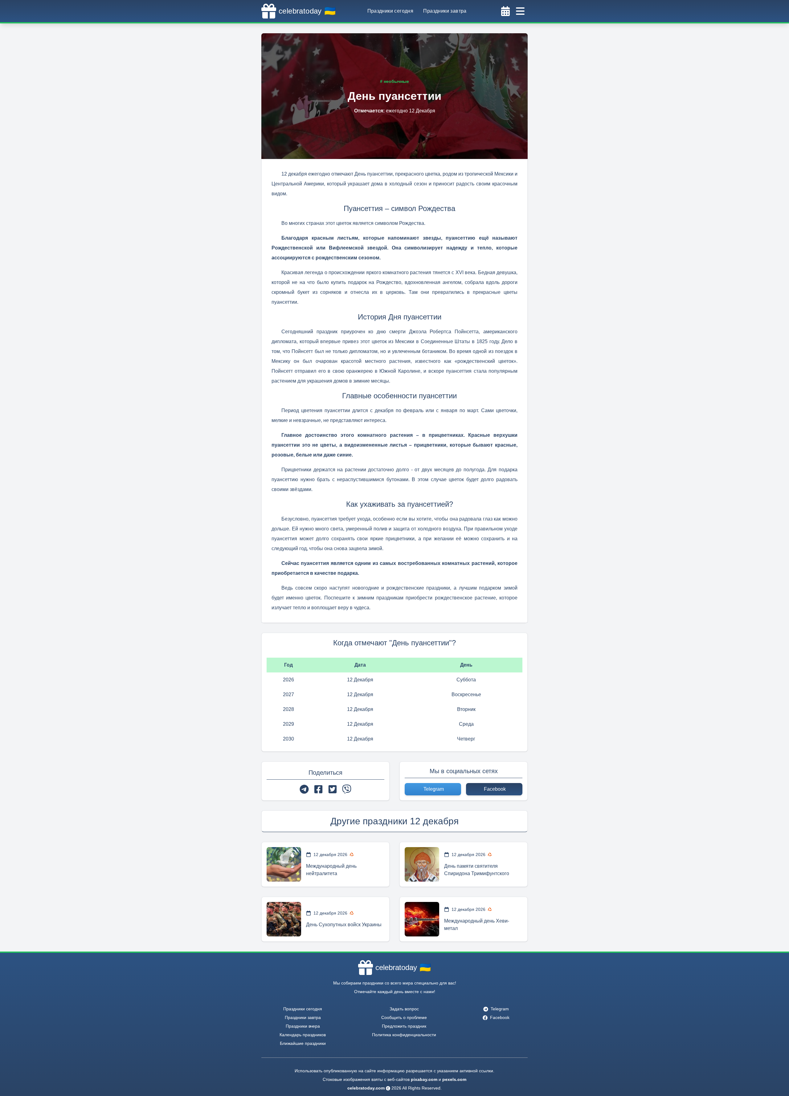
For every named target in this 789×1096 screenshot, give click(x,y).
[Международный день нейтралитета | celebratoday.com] (284, 864)
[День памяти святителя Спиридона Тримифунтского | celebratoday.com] (422, 864)
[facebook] (318, 789)
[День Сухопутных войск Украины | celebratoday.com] (284, 919)
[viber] (346, 789)
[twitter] (332, 789)
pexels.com (454, 1079)
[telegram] (304, 789)
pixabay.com (424, 1079)
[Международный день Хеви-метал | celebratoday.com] (422, 919)
